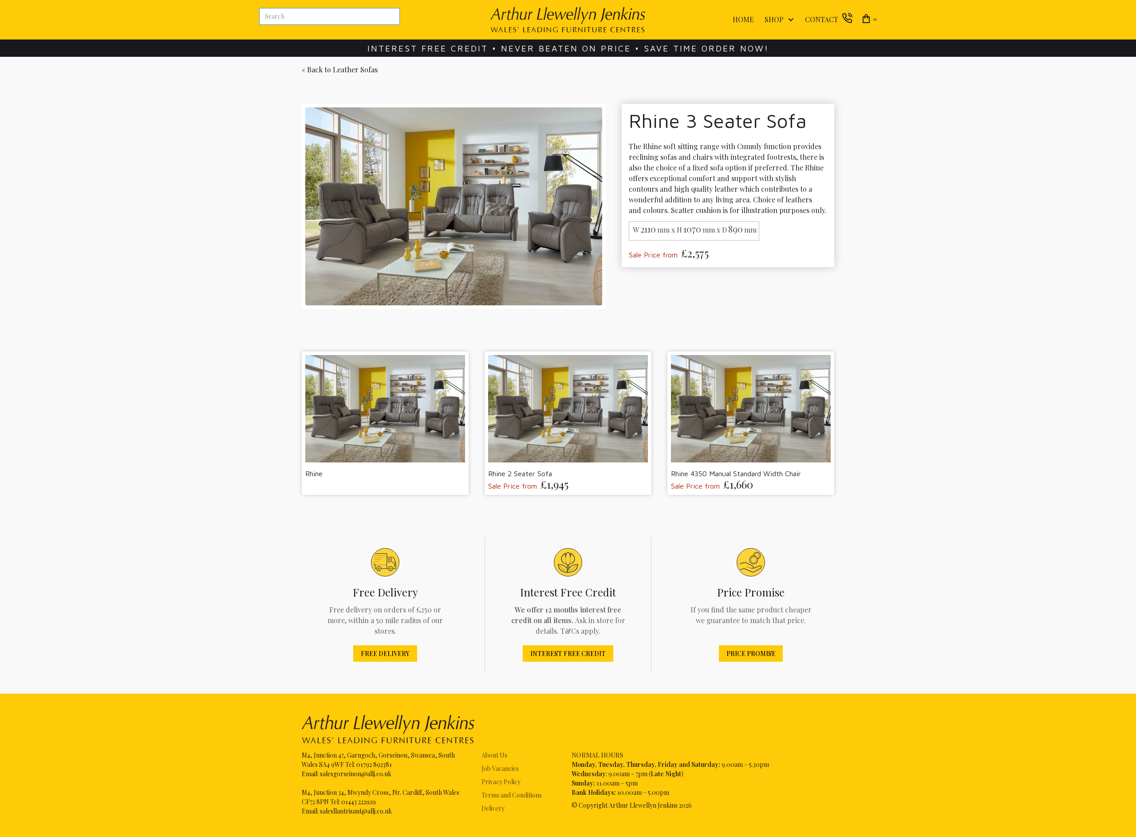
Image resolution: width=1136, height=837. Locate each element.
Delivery (493, 808)
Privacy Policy (501, 782)
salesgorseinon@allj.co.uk (355, 774)
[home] (567, 19)
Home (743, 19)
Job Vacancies (500, 768)
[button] (777, 19)
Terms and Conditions (511, 795)
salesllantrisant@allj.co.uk (356, 811)
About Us (494, 755)
